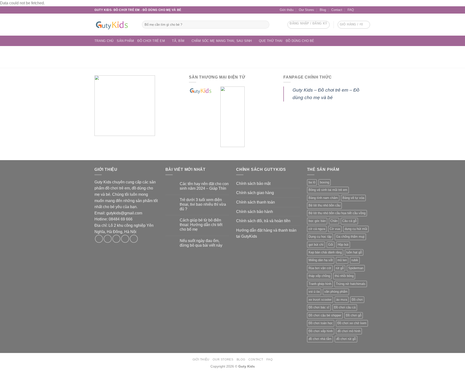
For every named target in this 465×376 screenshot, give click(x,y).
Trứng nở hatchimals (350, 284)
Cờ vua (335, 229)
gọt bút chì (316, 244)
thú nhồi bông (344, 276)
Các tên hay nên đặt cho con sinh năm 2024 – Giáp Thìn (204, 186)
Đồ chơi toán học (321, 323)
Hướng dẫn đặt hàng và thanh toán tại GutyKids (266, 233)
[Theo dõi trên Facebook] (358, 10)
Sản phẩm (125, 41)
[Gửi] (265, 25)
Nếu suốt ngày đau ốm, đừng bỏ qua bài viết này (201, 243)
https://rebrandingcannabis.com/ (2, 375)
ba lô (312, 182)
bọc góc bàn (317, 221)
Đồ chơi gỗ (353, 315)
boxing (324, 182)
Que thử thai (270, 41)
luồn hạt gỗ (354, 252)
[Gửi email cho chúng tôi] (363, 10)
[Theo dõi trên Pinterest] (134, 239)
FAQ (351, 10)
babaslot (0, 375)
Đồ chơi (357, 299)
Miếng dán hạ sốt (321, 260)
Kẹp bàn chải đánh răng (325, 252)
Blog (323, 10)
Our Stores (306, 10)
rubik (354, 260)
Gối (330, 244)
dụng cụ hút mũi (356, 229)
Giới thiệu (287, 10)
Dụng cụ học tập (320, 236)
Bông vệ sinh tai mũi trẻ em (328, 190)
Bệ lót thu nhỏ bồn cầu (324, 205)
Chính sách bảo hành (254, 212)
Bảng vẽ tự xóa (353, 198)
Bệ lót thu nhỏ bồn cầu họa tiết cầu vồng (337, 213)
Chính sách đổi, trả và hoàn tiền (263, 221)
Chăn (334, 221)
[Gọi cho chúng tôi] (368, 10)
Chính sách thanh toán (255, 202)
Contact (336, 10)
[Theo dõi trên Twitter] (116, 239)
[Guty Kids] (114, 25)
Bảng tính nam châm (323, 198)
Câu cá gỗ (349, 221)
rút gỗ (340, 268)
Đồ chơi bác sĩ (319, 307)
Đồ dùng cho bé (300, 41)
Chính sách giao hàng (255, 193)
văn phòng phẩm (336, 291)
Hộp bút (343, 244)
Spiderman (355, 268)
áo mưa (341, 299)
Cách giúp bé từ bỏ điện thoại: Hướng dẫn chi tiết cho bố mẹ (201, 224)
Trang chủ (103, 41)
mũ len (342, 260)
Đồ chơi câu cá (345, 307)
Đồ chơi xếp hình (321, 331)
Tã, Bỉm (178, 41)
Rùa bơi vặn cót (320, 268)
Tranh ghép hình (320, 284)
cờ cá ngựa (317, 229)
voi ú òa (314, 291)
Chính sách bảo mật (253, 183)
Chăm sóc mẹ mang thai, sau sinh (222, 41)
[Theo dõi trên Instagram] (108, 239)
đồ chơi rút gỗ (346, 339)
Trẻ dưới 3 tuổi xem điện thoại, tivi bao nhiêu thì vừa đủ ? (203, 204)
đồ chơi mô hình (348, 331)
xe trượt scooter (320, 299)
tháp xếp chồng (319, 276)
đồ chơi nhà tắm (320, 339)
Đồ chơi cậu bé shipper (325, 315)
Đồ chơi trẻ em (151, 41)
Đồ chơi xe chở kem (351, 323)
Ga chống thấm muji (350, 236)
